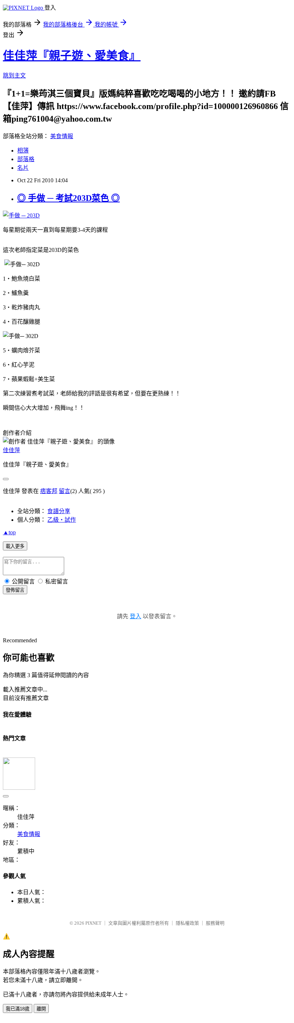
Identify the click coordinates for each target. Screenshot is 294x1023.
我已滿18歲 (17, 1009)
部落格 (25, 159)
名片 (23, 168)
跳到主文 (14, 75)
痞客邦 (48, 491)
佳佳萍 (11, 450)
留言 (64, 491)
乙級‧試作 (61, 520)
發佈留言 (15, 590)
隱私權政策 (187, 923)
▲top (9, 532)
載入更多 (15, 546)
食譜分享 (58, 511)
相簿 (23, 150)
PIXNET (93, 923)
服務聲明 (215, 923)
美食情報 (61, 136)
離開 (41, 1009)
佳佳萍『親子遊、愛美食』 (72, 55)
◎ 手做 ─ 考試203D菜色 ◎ (68, 198)
